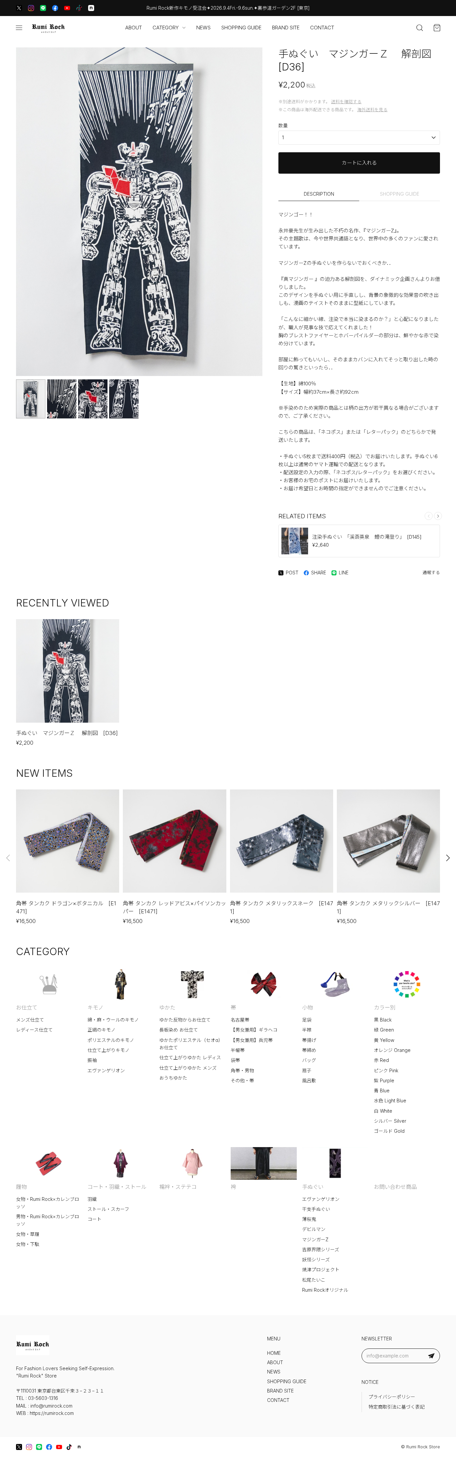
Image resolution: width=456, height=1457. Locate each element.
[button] (438, 516)
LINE (344, 572)
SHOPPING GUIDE (241, 27)
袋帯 (235, 1060)
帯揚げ (309, 1040)
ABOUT (133, 27)
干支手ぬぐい (316, 1209)
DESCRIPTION (319, 194)
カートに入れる (359, 163)
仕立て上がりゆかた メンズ (188, 1068)
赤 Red (381, 1060)
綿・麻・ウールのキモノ (113, 1020)
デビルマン (313, 1229)
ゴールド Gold (389, 1131)
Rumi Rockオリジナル (325, 1290)
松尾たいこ (313, 1280)
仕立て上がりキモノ (108, 1050)
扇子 (306, 1070)
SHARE (318, 572)
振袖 (92, 1060)
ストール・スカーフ (108, 1209)
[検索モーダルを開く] (419, 27)
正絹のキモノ (101, 1030)
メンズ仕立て (30, 1020)
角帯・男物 (242, 1070)
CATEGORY (166, 27)
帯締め (309, 1050)
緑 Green (384, 1030)
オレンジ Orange (392, 1050)
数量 (283, 125)
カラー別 (384, 1007)
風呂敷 (309, 1080)
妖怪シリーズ (316, 1259)
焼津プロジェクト (320, 1269)
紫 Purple (384, 1080)
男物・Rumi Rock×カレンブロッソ (47, 1220)
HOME (274, 1353)
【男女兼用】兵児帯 (252, 1040)
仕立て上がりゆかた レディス (190, 1057)
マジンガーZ (315, 1239)
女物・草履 (27, 1234)
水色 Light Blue (390, 1100)
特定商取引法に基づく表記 (397, 1407)
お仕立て (26, 1007)
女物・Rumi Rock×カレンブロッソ (47, 1203)
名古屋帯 (240, 1020)
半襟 (306, 1030)
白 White (383, 1111)
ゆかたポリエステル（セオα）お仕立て (191, 1044)
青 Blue (382, 1090)
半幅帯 (238, 1050)
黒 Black (383, 1020)
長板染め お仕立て (178, 1030)
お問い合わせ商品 (395, 1186)
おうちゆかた (173, 1078)
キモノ (95, 1007)
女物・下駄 (27, 1244)
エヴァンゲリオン (106, 1070)
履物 (21, 1186)
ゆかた (167, 1007)
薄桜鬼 (309, 1219)
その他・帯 (242, 1080)
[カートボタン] (437, 27)
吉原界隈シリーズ (320, 1249)
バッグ (309, 1060)
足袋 (306, 1020)
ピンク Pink (386, 1070)
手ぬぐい (312, 1186)
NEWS (203, 27)
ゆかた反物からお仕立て (185, 1020)
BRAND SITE (285, 27)
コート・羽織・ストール (116, 1186)
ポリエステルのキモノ (110, 1040)
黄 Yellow (384, 1040)
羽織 (92, 1199)
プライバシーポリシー (392, 1397)
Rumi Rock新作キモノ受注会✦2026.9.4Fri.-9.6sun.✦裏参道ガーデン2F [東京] (228, 8)
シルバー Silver (390, 1121)
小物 (307, 1007)
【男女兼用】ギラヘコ (254, 1030)
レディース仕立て (34, 1030)
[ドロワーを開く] (19, 27)
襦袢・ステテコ (178, 1186)
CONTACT (322, 27)
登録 (431, 1356)
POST (292, 572)
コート (94, 1219)
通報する (431, 572)
